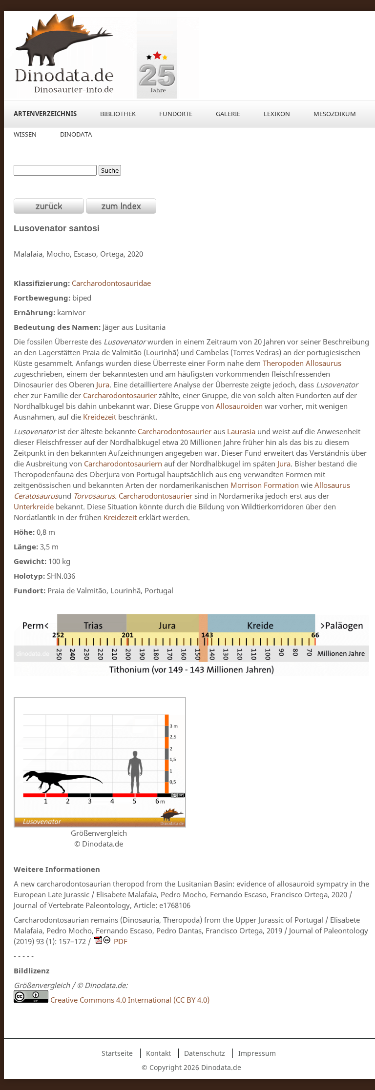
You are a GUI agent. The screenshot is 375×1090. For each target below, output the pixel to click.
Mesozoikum (334, 113)
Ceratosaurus (36, 496)
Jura (102, 384)
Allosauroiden (239, 406)
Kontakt (158, 1053)
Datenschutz (204, 1053)
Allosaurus (323, 363)
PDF (120, 941)
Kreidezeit (99, 417)
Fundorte (175, 113)
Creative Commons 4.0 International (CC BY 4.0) (128, 1000)
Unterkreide (34, 506)
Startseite (117, 1053)
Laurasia (241, 431)
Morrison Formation (264, 485)
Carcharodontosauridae (111, 283)
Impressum (257, 1053)
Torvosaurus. (96, 496)
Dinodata (76, 134)
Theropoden (283, 363)
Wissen (25, 134)
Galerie (228, 113)
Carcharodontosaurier (120, 395)
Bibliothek (118, 113)
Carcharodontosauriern (123, 463)
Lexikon (277, 113)
